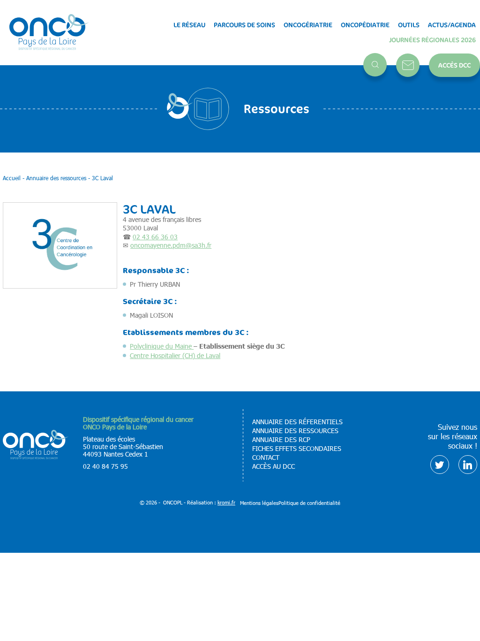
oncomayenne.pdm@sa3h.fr (170, 245)
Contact (408, 65)
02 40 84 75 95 (105, 466)
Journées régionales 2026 (432, 40)
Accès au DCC (273, 466)
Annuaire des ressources (295, 430)
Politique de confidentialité (309, 503)
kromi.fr (226, 502)
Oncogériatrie (308, 25)
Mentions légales (259, 503)
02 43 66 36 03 (155, 237)
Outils (409, 25)
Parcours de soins (244, 25)
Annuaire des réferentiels (297, 422)
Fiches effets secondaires (296, 448)
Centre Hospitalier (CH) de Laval (175, 355)
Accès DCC (454, 65)
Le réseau (189, 25)
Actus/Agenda (452, 25)
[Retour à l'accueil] (49, 32)
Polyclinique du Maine (162, 346)
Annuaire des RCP (281, 439)
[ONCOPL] (35, 457)
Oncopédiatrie (365, 25)
